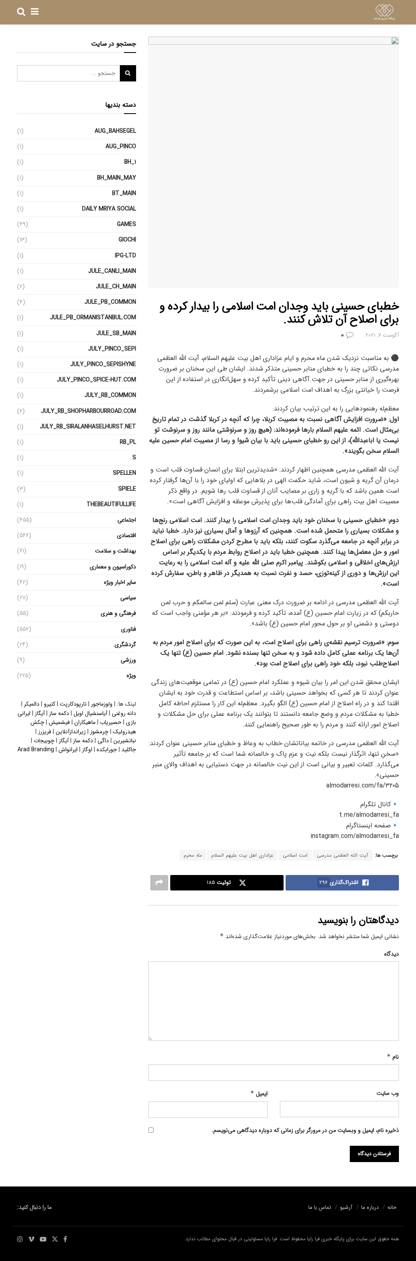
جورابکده (107, 749)
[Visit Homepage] (384, 12)
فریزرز (44, 731)
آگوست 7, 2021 (382, 335)
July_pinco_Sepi (112, 348)
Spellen (124, 473)
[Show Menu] (35, 12)
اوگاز (87, 749)
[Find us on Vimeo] (31, 1240)
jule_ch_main (116, 286)
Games (126, 224)
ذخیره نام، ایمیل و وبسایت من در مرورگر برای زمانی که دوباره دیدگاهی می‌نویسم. (305, 1130)
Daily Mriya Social (109, 208)
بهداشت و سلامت (115, 550)
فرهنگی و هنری (118, 613)
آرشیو (346, 1207)
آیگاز (40, 713)
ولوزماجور (102, 704)
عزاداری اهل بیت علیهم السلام (242, 855)
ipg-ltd (125, 255)
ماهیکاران (84, 722)
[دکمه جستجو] (21, 12)
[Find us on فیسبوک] (65, 1240)
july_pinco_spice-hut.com (96, 379)
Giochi (127, 239)
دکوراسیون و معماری (113, 566)
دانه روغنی (124, 713)
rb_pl (128, 442)
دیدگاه (391, 954)
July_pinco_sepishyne (103, 364)
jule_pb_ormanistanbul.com (93, 317)
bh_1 (130, 162)
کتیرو (49, 704)
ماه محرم (193, 855)
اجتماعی (126, 519)
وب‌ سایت (388, 1093)
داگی (103, 740)
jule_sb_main (116, 333)
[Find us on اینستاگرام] (20, 1240)
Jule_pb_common (110, 302)
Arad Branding (35, 749)
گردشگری (125, 644)
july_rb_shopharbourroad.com (88, 411)
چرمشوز (99, 731)
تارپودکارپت (73, 704)
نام (393, 1057)
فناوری (128, 629)
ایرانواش (68, 749)
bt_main (124, 193)
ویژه (131, 675)
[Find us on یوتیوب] (43, 1240)
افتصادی (126, 535)
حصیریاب (110, 722)
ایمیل (258, 1093)
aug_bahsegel (115, 131)
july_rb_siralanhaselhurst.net (88, 426)
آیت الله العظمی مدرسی (342, 855)
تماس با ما (319, 1207)
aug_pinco (121, 146)
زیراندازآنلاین (71, 731)
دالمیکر (31, 704)
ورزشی (128, 660)
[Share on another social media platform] (159, 882)
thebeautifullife (111, 504)
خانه (392, 1207)
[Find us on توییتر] (55, 1240)
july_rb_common (110, 395)
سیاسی (128, 597)
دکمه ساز (59, 713)
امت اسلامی (295, 855)
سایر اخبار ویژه (120, 582)
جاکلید (128, 749)
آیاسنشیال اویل (90, 713)
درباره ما (370, 1207)
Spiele (127, 489)
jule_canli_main (112, 271)
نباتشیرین (124, 740)
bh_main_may (116, 177)
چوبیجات (44, 740)
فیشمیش (59, 722)
